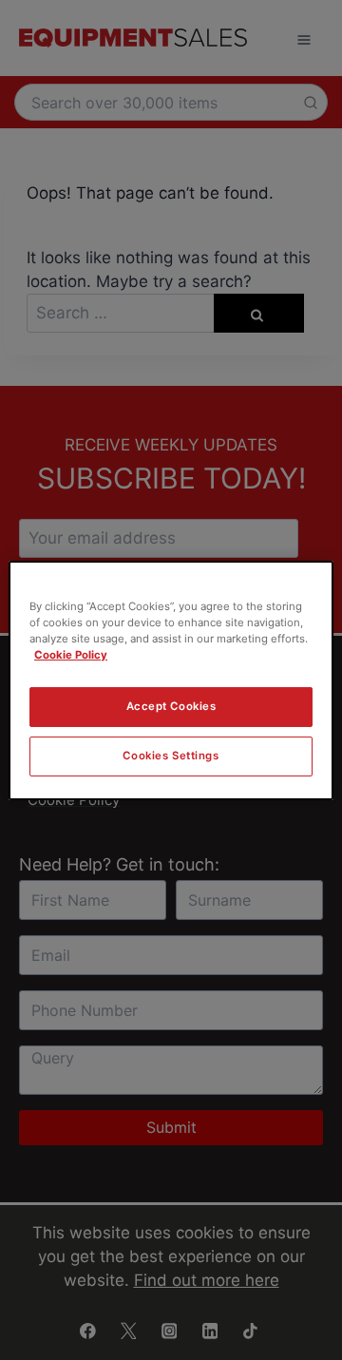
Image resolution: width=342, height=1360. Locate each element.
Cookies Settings (170, 755)
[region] (171, 679)
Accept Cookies (171, 706)
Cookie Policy (70, 654)
